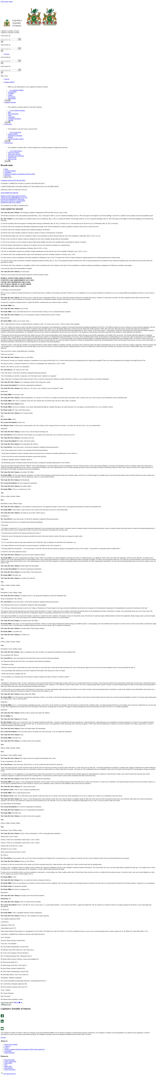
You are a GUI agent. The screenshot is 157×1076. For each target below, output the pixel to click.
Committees (7, 172)
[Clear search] (19, 39)
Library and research (10, 1061)
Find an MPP (8, 1063)
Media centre (8, 1066)
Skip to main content (7, 1)
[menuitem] (16, 90)
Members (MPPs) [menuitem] (9, 82)
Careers (6, 1047)
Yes (17, 1002)
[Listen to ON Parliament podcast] (1, 1024)
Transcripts (7, 175)
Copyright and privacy (9, 1073)
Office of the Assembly (11, 1044)
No (21, 1002)
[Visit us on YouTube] (2, 1029)
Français (6, 54)
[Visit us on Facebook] (2, 1017)
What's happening (9, 1052)
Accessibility (8, 1051)
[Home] (29, 29)
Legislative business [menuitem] (10, 102)
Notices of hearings (9, 1069)
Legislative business (10, 171)
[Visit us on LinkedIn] (2, 1022)
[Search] (2, 42)
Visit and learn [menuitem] (8, 143)
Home (6, 169)
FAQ (5, 1064)
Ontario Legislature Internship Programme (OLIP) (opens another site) (24, 1049)
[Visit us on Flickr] (2, 1026)
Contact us (7, 1046)
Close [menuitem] (6, 100)
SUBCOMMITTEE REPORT (9, 193)
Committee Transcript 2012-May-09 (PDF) (13, 180)
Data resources (8, 1068)
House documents (9, 1060)
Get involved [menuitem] (8, 124)
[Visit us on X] (2, 1019)
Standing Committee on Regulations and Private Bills (19, 174)
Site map (3, 1037)
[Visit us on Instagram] (2, 1013)
